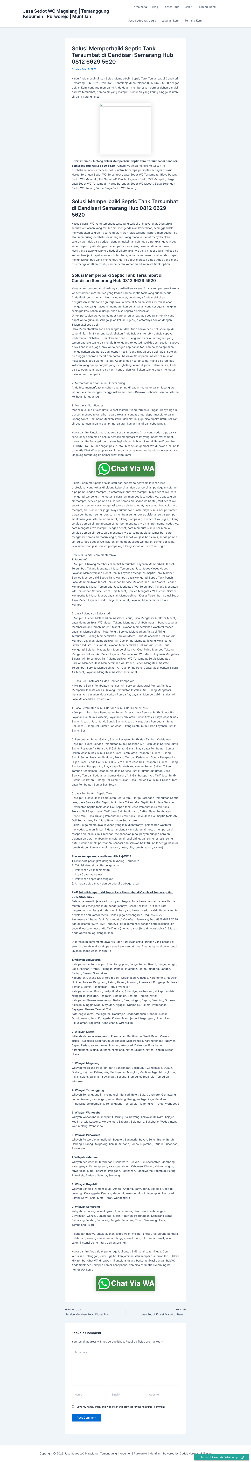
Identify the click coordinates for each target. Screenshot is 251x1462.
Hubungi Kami (207, 7)
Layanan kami (170, 20)
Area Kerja (140, 7)
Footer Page (171, 7)
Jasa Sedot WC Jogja (142, 20)
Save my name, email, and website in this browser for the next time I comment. (120, 1406)
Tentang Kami (193, 20)
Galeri (188, 7)
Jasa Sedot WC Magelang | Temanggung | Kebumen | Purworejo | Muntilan (67, 13)
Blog (155, 7)
